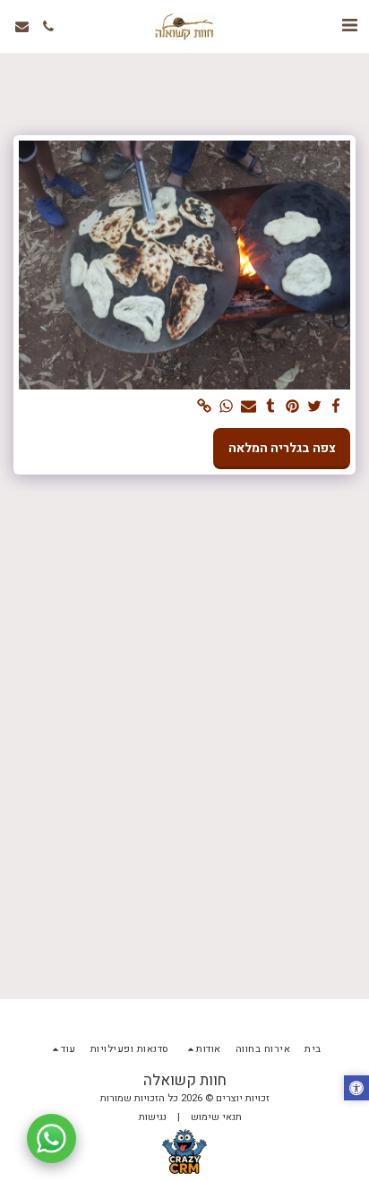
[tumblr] (270, 406)
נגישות (153, 1117)
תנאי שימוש (216, 1117)
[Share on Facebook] (337, 406)
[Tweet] (314, 406)
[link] (205, 406)
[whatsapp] (227, 406)
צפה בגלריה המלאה (282, 448)
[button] (349, 25)
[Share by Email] (249, 406)
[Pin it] (293, 406)
